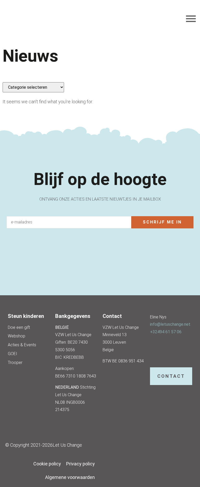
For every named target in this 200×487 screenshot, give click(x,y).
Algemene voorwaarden (70, 477)
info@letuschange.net (170, 324)
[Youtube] (117, 265)
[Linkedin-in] (100, 265)
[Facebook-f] (82, 265)
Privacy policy (80, 463)
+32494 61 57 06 (166, 331)
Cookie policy (47, 463)
